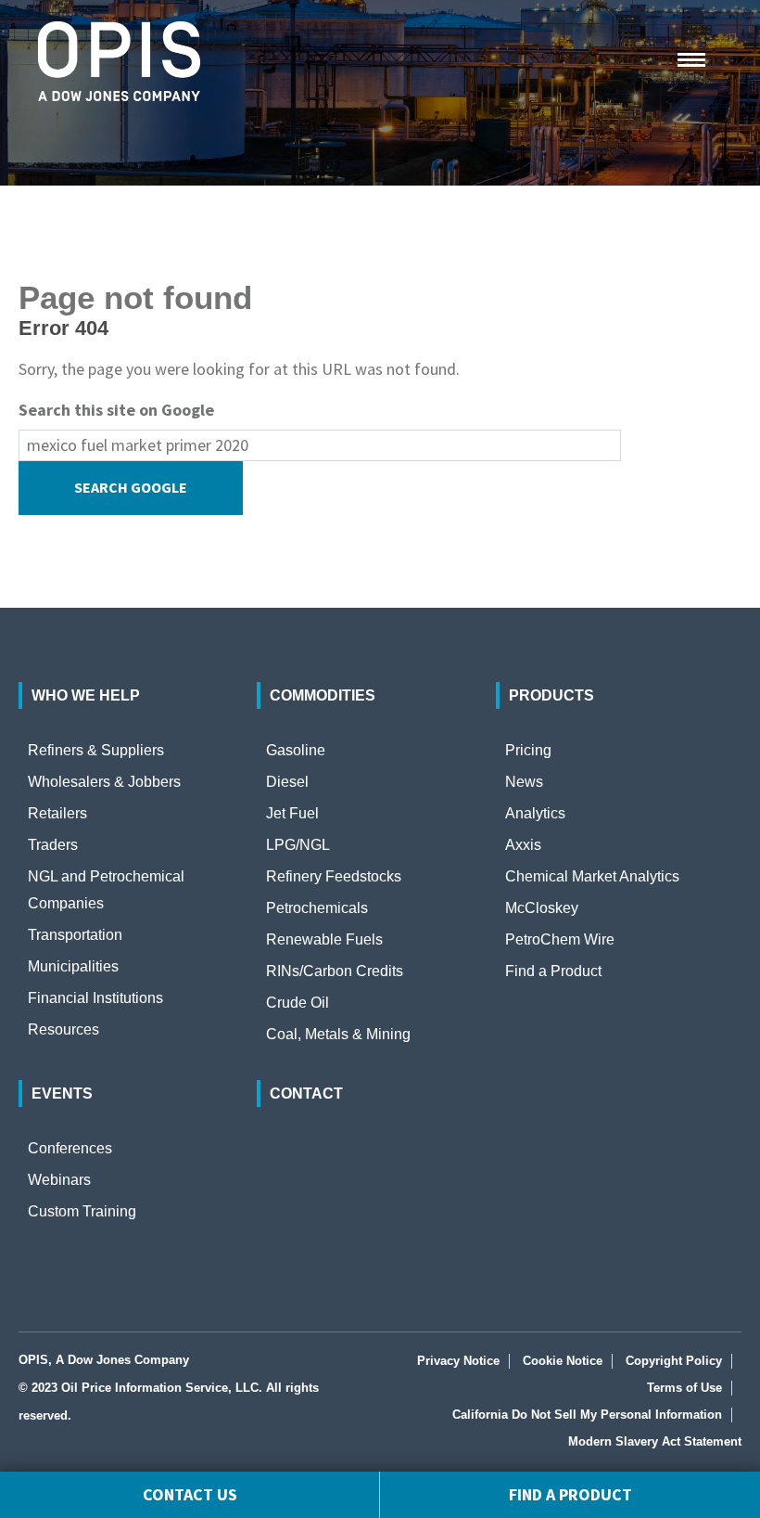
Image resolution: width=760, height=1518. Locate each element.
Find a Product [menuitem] (553, 971)
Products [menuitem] (551, 695)
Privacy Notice (458, 1361)
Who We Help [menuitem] (86, 695)
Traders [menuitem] (53, 845)
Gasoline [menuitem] (295, 750)
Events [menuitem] (62, 1093)
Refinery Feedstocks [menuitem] (333, 876)
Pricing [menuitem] (528, 750)
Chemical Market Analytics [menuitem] (592, 876)
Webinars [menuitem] (59, 1180)
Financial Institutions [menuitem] (95, 998)
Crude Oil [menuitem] (297, 1002)
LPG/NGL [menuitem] (298, 845)
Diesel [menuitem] (287, 782)
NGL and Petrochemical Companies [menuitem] (106, 889)
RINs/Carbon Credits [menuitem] (334, 971)
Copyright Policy (674, 1361)
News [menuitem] (524, 782)
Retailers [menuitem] (57, 813)
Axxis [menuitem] (523, 845)
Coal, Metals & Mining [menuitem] (338, 1034)
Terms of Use (684, 1388)
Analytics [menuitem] (535, 813)
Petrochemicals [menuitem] (317, 908)
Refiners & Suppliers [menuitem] (96, 750)
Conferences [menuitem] (70, 1148)
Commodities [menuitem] (322, 695)
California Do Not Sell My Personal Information (587, 1415)
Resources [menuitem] (63, 1029)
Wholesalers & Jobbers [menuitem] (104, 782)
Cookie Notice (562, 1361)
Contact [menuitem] (306, 1093)
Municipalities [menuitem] (73, 966)
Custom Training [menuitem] (82, 1211)
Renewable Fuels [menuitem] (324, 939)
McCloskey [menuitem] (541, 908)
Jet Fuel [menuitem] (292, 813)
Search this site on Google (116, 409)
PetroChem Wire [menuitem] (559, 939)
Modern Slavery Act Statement (654, 1441)
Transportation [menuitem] (75, 935)
